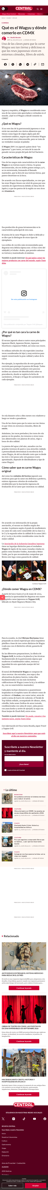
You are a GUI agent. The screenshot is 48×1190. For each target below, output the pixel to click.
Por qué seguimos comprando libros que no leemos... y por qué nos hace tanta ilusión (29, 842)
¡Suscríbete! (24, 764)
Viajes (17, 823)
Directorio (5, 1156)
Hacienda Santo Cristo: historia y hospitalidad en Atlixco (26, 826)
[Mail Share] (42, 64)
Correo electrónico (10, 754)
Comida (40, 14)
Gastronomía (6, 1144)
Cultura (17, 809)
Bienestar (21, 14)
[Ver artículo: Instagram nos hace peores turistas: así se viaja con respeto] (7, 856)
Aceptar (35, 1185)
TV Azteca (5, 1175)
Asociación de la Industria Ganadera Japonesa (24, 544)
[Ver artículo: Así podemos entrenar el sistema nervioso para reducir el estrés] (7, 798)
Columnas (31, 14)
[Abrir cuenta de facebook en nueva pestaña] (45, 1118)
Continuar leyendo (24, 988)
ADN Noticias (6, 1171)
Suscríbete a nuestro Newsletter (13, 1130)
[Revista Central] (24, 9)
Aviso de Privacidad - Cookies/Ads (13, 1163)
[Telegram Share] (27, 64)
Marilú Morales (15, 37)
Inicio (3, 18)
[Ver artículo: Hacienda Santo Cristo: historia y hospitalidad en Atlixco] (7, 827)
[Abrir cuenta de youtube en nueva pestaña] (34, 1118)
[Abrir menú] (41, 9)
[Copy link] (35, 64)
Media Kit (5, 1152)
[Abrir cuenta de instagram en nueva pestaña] (13, 1118)
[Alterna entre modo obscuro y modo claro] (4, 9)
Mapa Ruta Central (9, 14)
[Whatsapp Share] (20, 64)
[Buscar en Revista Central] (37, 9)
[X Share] (13, 64)
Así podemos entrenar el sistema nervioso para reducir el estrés (29, 798)
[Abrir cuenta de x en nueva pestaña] (3, 1118)
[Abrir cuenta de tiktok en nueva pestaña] (24, 1118)
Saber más (12, 1185)
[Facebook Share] (5, 64)
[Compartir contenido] (2, 597)
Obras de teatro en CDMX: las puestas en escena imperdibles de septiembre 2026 (29, 812)
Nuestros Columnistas (9, 1137)
